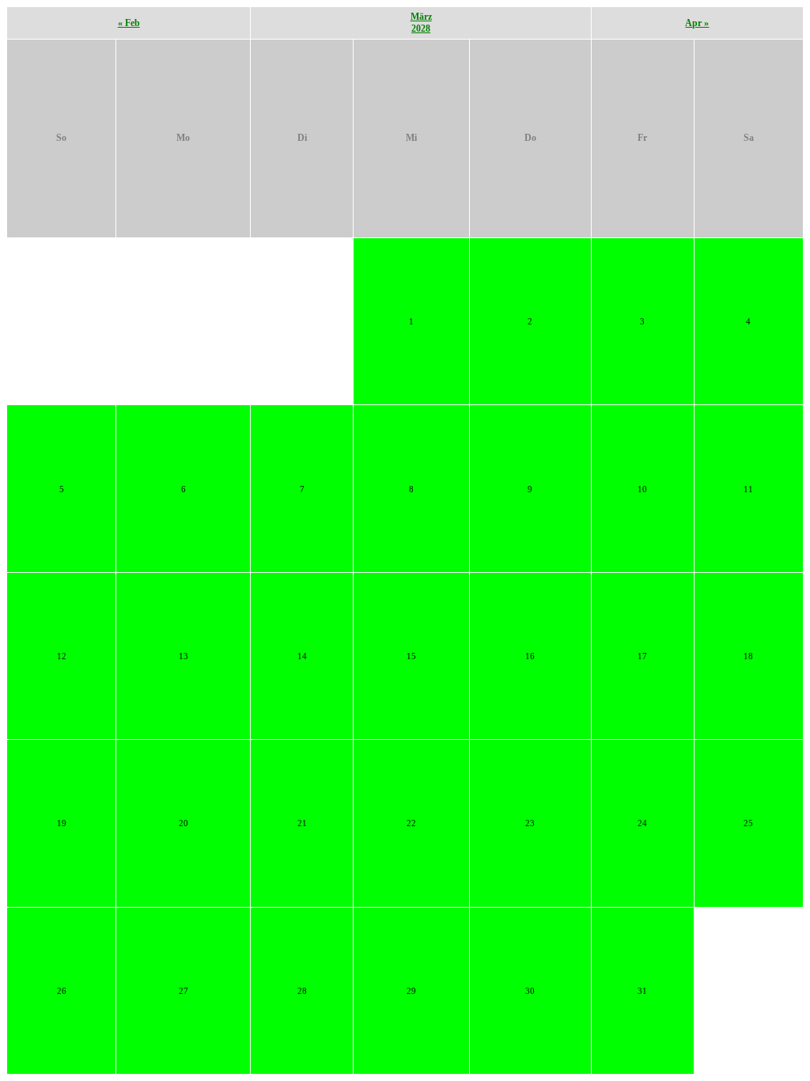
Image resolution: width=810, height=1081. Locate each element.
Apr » (697, 22)
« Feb (129, 22)
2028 (420, 28)
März (421, 16)
